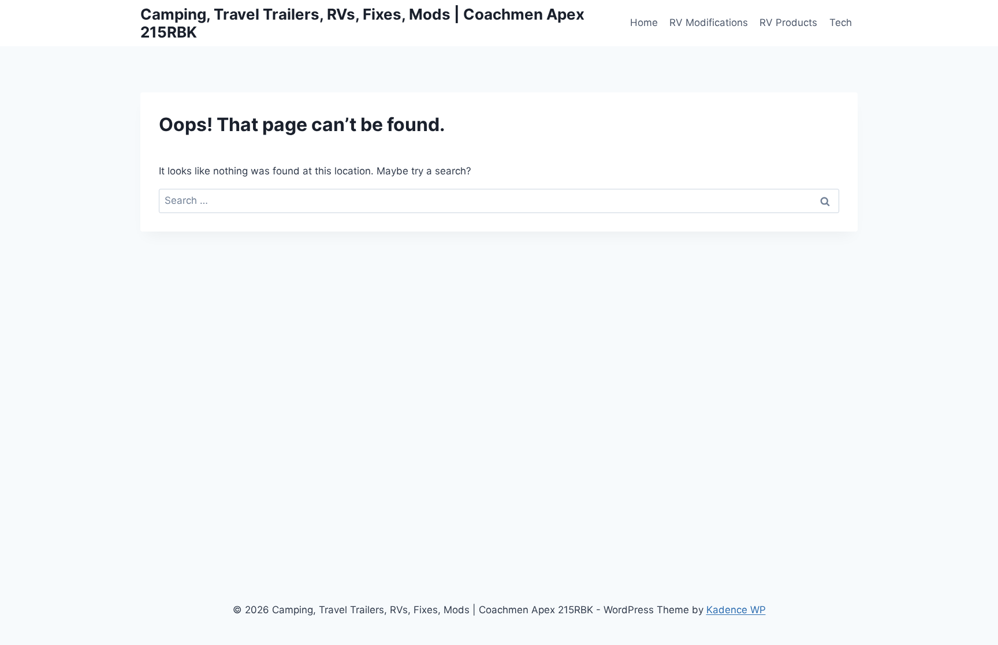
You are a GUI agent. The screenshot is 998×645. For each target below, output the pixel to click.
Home (644, 22)
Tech (840, 22)
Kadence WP (736, 610)
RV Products (788, 22)
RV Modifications (708, 22)
